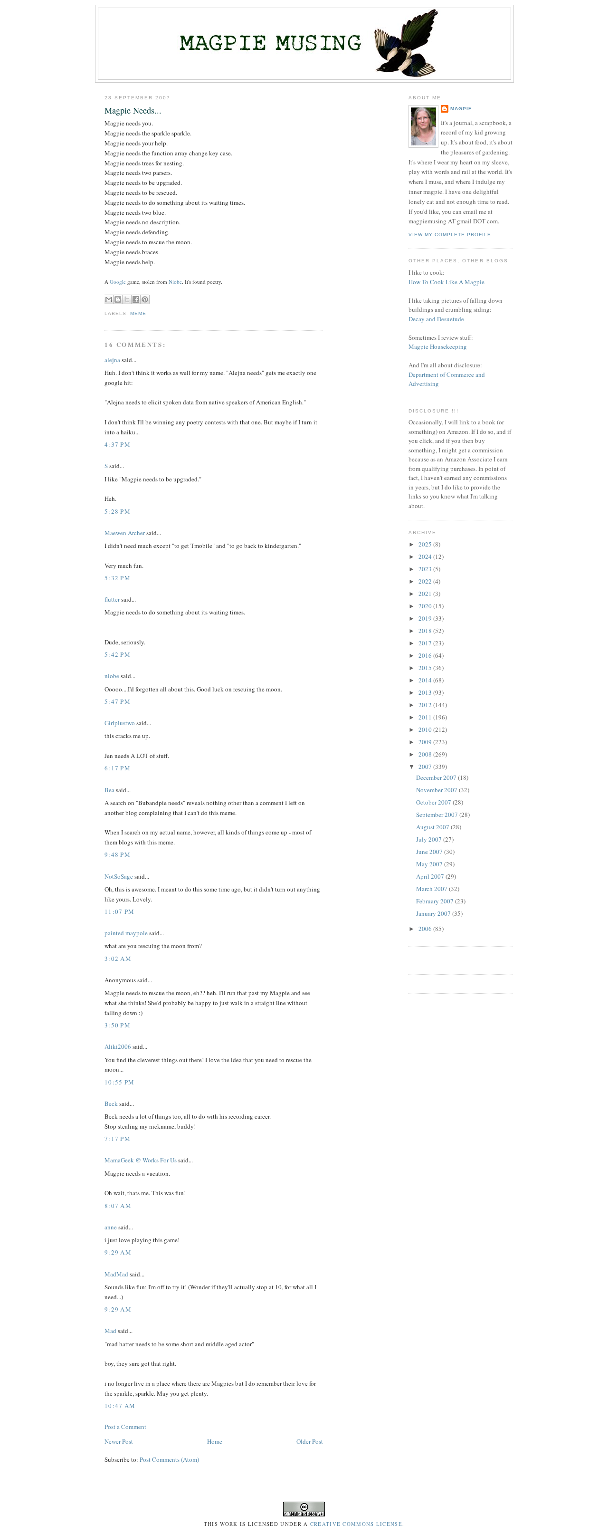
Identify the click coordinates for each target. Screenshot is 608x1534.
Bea (109, 790)
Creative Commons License (356, 1524)
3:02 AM (118, 958)
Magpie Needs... (133, 110)
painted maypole (126, 933)
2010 (425, 729)
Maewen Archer (124, 532)
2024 (425, 556)
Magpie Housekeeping (437, 346)
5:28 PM (117, 511)
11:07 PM (119, 911)
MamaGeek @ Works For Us (140, 1160)
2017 (425, 643)
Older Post (309, 1441)
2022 (425, 581)
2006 (425, 928)
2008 (425, 754)
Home (214, 1441)
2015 (425, 667)
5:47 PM (117, 701)
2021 (425, 593)
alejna (112, 359)
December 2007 (437, 777)
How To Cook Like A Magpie (446, 282)
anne (110, 1227)
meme (138, 313)
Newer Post (118, 1441)
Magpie (461, 108)
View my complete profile (449, 234)
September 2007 (437, 814)
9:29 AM (118, 1252)
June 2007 (430, 851)
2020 (425, 606)
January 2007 (434, 913)
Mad (110, 1330)
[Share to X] (127, 299)
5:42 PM (117, 654)
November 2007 (437, 790)
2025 (425, 544)
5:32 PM (117, 578)
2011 (425, 717)
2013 (425, 692)
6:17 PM (117, 768)
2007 (425, 766)
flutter (112, 599)
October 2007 (434, 802)
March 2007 (432, 888)
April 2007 (431, 876)
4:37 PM (117, 444)
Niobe (175, 281)
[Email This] (109, 299)
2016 (425, 655)
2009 (425, 742)
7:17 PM (117, 1138)
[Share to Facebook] (136, 299)
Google (118, 281)
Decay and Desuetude (436, 319)
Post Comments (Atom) (169, 1459)
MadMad (116, 1274)
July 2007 (429, 839)
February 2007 (435, 901)
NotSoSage (118, 876)
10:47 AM (119, 1405)
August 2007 (433, 827)
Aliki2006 (117, 1046)
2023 (425, 569)
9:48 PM (117, 854)
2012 (425, 704)
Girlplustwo (119, 723)
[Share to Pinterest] (145, 299)
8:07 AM (118, 1205)
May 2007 (430, 864)
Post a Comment (125, 1426)
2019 (425, 618)
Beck (111, 1103)
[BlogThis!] (118, 299)
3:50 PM (117, 1025)
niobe (111, 675)
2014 (425, 680)
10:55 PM (119, 1082)
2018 (425, 630)
